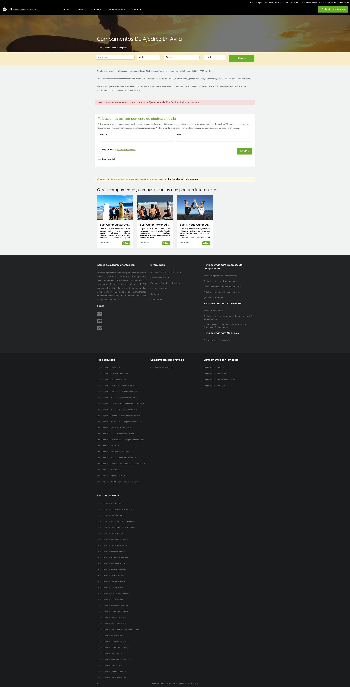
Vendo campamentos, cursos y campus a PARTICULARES (274, 3)
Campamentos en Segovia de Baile (110, 503)
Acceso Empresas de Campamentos (220, 276)
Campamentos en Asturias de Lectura (111, 563)
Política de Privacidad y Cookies (165, 283)
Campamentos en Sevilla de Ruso (109, 654)
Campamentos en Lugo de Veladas (110, 587)
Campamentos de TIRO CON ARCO (132, 464)
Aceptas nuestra (118, 149)
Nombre (103, 134)
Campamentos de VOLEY (106, 398)
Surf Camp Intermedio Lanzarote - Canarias (155, 224)
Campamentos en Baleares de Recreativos (112, 605)
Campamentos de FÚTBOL (132, 422)
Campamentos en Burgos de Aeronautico (112, 539)
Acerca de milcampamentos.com (165, 272)
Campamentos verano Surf (214, 368)
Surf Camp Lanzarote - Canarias (115, 224)
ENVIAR (244, 150)
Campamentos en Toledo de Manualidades (113, 648)
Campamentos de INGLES (128, 386)
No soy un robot (108, 159)
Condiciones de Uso (159, 277)
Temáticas (96, 9)
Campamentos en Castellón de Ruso (110, 515)
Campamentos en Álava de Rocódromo (111, 569)
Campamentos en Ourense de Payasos (111, 618)
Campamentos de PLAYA (106, 434)
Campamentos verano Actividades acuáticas (220, 380)
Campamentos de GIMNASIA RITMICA (111, 476)
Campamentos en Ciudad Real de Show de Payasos (116, 527)
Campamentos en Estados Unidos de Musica (113, 593)
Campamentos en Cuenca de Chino (110, 533)
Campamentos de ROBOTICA (129, 416)
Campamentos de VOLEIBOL (126, 392)
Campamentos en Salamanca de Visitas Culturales (116, 521)
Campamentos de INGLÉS (106, 482)
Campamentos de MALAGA (107, 464)
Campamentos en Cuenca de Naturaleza (112, 545)
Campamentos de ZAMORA (128, 482)
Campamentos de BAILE (131, 410)
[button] (148, 57)
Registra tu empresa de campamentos (221, 281)
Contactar (137, 9)
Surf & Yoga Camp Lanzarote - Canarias (195, 224)
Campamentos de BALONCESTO (109, 422)
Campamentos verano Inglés (214, 386)
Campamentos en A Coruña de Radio (111, 551)
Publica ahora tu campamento (183, 179)
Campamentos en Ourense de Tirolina (111, 581)
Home (99, 48)
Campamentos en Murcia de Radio (110, 599)
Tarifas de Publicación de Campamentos (222, 286)
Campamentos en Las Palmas (161, 368)
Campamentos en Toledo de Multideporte (112, 611)
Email (179, 134)
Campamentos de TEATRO (127, 398)
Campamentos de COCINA (126, 458)
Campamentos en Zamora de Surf (109, 666)
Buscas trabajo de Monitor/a (217, 340)
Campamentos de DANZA (134, 440)
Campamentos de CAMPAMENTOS (110, 440)
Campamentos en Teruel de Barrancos (111, 575)
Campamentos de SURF (106, 392)
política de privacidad (126, 149)
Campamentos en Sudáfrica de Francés (111, 624)
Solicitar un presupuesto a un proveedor (222, 292)
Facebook (155, 299)
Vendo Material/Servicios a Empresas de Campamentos (325, 3)
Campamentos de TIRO (125, 434)
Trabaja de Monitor (116, 9)
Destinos (79, 9)
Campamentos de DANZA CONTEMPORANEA (114, 428)
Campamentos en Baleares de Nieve (110, 636)
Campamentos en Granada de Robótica (111, 672)
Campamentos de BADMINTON (108, 470)
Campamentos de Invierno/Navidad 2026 (112, 374)
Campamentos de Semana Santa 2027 (111, 380)
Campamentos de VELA (106, 458)
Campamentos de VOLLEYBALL (108, 410)
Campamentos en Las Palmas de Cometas (113, 642)
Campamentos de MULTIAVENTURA (110, 404)
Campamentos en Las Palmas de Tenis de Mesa (114, 509)
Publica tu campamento (333, 9)
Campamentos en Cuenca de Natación (111, 678)
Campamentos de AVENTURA (108, 446)
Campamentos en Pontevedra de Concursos (113, 660)
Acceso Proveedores (213, 311)
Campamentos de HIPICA (134, 404)
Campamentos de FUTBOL (107, 386)
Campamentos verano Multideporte (217, 374)
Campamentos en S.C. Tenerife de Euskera (112, 557)
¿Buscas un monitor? (213, 297)
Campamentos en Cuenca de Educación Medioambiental (118, 630)
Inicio (66, 9)
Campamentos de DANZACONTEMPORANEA (113, 452)
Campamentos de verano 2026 (108, 368)
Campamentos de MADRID (107, 416)
